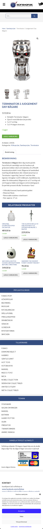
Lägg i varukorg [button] (11, 238)
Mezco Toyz (7, 373)
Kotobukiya (7, 366)
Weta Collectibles (10, 390)
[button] (40, 494)
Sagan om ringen (9, 408)
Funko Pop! (7, 296)
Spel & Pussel (7, 313)
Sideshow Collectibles (12, 383)
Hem (3, 28)
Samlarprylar (11, 28)
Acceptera (21, 511)
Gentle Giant (8, 359)
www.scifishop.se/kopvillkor (12, 491)
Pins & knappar (8, 317)
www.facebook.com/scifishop (13, 489)
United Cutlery (9, 387)
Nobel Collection (10, 380)
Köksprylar (15, 145)
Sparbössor (7, 320)
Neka (21, 516)
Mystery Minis (8, 331)
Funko (5, 348)
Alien (4, 422)
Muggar (5, 306)
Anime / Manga (8, 432)
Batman (5, 415)
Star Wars (6, 404)
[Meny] (4, 4)
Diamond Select (9, 352)
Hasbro (5, 355)
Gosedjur (6, 327)
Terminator (34, 145)
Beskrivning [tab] (9, 152)
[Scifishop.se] (21, 4)
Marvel (5, 369)
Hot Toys (6, 362)
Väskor (5, 324)
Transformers (8, 429)
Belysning (6, 303)
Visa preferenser (21, 522)
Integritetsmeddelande (25, 526)
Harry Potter (8, 418)
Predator (6, 425)
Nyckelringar (8, 310)
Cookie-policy (14, 526)
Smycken (6, 334)
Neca (4, 376)
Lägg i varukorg (11, 136)
